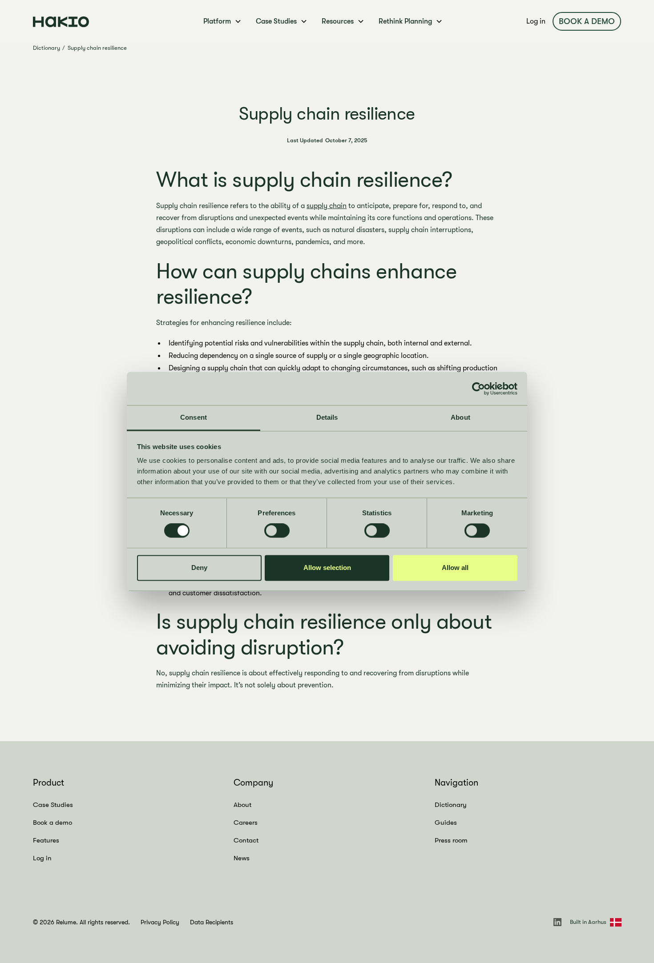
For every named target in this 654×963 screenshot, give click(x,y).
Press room (451, 840)
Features (46, 840)
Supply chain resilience (97, 47)
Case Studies (53, 805)
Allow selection (327, 567)
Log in (535, 21)
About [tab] (460, 417)
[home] (95, 21)
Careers (246, 823)
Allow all (455, 567)
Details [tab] (327, 417)
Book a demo (587, 21)
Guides (446, 823)
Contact (246, 840)
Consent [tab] (193, 417)
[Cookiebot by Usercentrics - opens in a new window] (478, 388)
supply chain (327, 206)
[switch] (277, 531)
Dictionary (46, 47)
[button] (222, 21)
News (242, 858)
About (242, 805)
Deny (199, 567)
